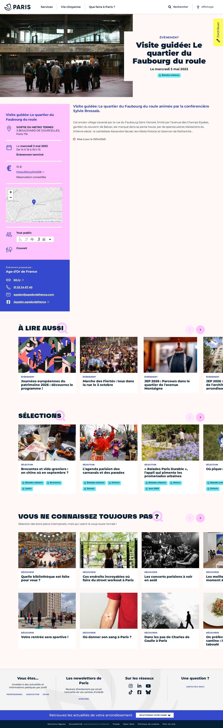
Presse (116, 724)
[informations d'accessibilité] (35, 239)
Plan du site (169, 724)
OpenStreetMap (49, 221)
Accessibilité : (89, 724)
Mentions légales (57, 724)
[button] (34, 202)
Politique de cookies (148, 724)
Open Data (128, 724)
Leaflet (35, 221)
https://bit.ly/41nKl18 (28, 171)
